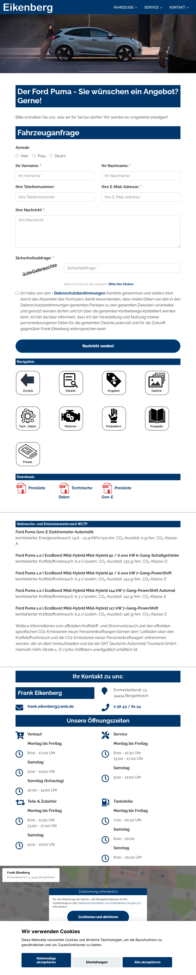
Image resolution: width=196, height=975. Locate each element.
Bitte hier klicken (121, 284)
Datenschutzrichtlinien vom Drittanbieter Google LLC (109, 902)
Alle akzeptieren (147, 962)
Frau (41, 156)
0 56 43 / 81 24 (127, 706)
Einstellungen (97, 962)
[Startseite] (28, 8)
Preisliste (36, 488)
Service (151, 7)
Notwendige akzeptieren (46, 960)
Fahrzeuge (124, 7)
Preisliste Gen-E (116, 493)
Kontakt (177, 7)
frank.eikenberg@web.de (50, 706)
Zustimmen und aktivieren (98, 917)
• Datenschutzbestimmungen (78, 293)
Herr (24, 156)
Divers (60, 156)
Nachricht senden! (98, 346)
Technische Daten (76, 493)
